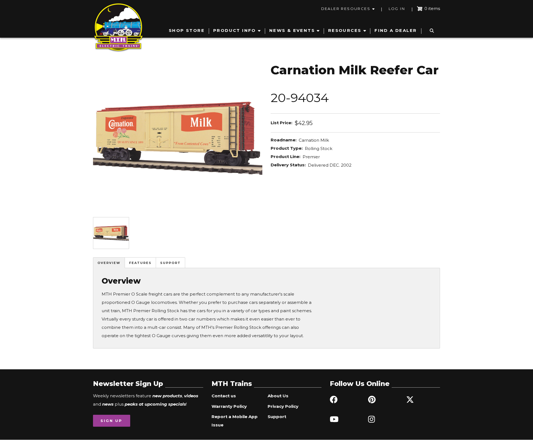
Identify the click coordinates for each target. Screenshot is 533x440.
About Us (278, 395)
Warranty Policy (229, 406)
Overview (108, 263)
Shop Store (187, 30)
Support (170, 263)
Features (140, 263)
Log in (397, 8)
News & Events (292, 30)
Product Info (234, 30)
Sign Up (111, 420)
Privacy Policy (283, 406)
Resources (344, 30)
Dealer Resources (345, 8)
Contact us (224, 395)
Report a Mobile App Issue (235, 421)
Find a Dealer (395, 30)
